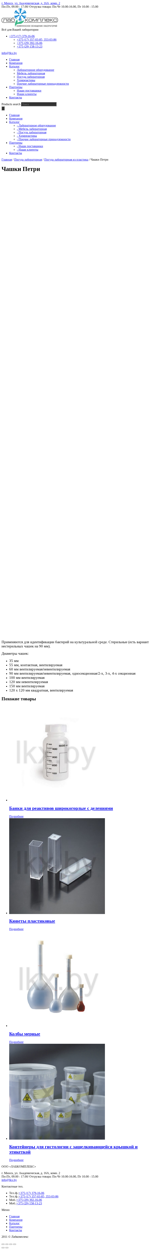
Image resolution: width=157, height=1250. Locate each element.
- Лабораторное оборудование (36, 125)
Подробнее (16, 816)
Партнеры (15, 1226)
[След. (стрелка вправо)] (6, 1247)
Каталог (14, 1223)
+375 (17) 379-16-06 (22, 36)
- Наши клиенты (27, 149)
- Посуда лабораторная (31, 132)
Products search (11, 104)
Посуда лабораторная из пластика (66, 159)
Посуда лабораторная (31, 76)
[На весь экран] (10, 1244)
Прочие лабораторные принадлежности (43, 83)
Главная (7, 159)
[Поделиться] (6, 1244)
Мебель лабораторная (31, 73)
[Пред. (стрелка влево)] (3, 1247)
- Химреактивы (27, 135)
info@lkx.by (9, 53)
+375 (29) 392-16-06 (29, 43)
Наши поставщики (29, 90)
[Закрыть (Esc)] (3, 1244)
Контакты (15, 1230)
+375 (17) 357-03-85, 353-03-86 (36, 39)
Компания (15, 1219)
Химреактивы (26, 80)
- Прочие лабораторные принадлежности (44, 139)
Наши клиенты (27, 94)
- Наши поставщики (30, 146)
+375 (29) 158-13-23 (29, 46)
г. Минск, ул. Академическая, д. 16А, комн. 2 (31, 3)
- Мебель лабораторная (32, 129)
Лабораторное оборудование (35, 69)
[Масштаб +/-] (14, 1244)
